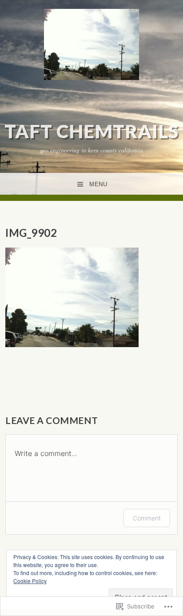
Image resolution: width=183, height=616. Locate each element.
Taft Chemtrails (91, 131)
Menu (98, 184)
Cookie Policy (30, 580)
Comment (147, 518)
